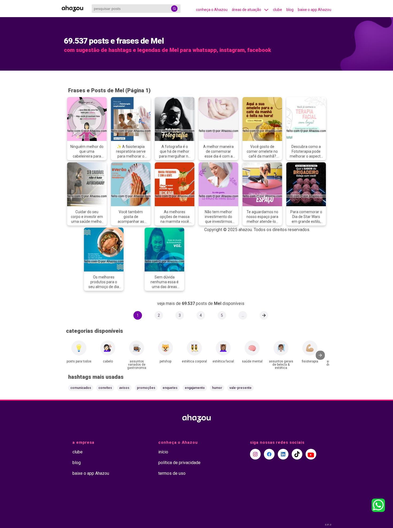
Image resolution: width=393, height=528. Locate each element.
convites (105, 388)
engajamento (195, 388)
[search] (174, 8)
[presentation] (320, 355)
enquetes (170, 388)
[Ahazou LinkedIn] (283, 454)
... (243, 315)
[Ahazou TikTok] (297, 454)
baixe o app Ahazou (314, 9)
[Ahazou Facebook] (269, 454)
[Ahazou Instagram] (255, 454)
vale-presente (240, 388)
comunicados (80, 388)
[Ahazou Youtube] (311, 454)
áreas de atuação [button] (246, 9)
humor (217, 388)
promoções (146, 388)
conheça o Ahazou (212, 9)
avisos (124, 388)
